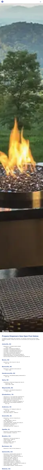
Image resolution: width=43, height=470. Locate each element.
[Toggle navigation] (40, 2)
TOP (40, 468)
